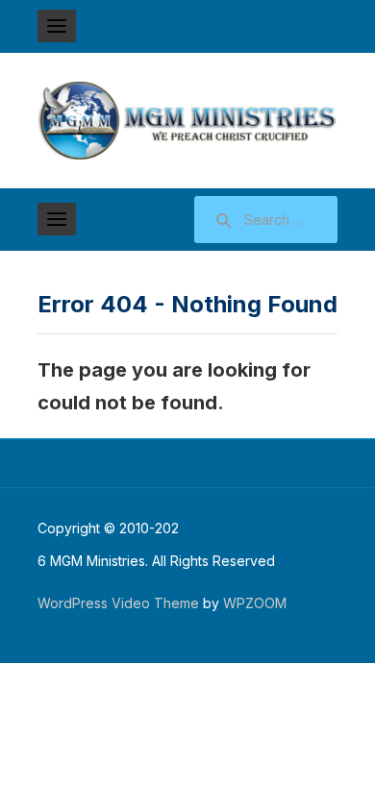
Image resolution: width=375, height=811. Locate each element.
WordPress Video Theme (118, 603)
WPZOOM (255, 603)
